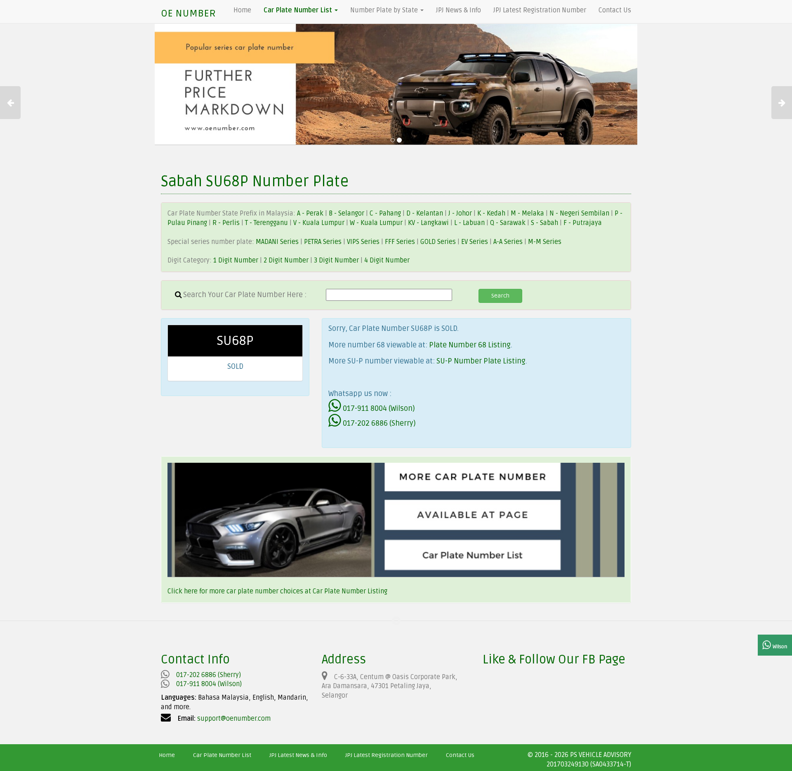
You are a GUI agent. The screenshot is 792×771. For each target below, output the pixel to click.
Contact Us (615, 10)
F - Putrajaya (582, 223)
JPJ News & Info (458, 10)
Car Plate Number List (222, 755)
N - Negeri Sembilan (580, 213)
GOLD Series (438, 242)
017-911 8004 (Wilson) (378, 408)
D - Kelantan (425, 213)
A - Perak (310, 213)
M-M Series (544, 242)
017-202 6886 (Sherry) (378, 423)
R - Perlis (226, 223)
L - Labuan (470, 223)
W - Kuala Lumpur (377, 223)
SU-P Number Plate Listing (481, 361)
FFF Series (400, 242)
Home (242, 10)
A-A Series (508, 242)
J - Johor (461, 213)
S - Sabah (545, 223)
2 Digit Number (286, 260)
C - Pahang (385, 213)
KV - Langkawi (429, 223)
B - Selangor (346, 213)
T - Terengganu (267, 223)
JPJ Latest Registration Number (539, 10)
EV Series (474, 242)
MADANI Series (277, 242)
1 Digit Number (235, 260)
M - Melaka (528, 213)
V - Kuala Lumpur (319, 223)
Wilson (779, 647)
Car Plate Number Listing (350, 591)
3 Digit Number (336, 260)
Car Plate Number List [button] (299, 10)
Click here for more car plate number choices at (240, 591)
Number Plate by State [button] (385, 10)
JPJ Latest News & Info (298, 755)
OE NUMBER (188, 13)
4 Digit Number (387, 260)
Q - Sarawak (508, 223)
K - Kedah (492, 213)
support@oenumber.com (234, 719)
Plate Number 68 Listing (470, 344)
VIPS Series (363, 242)
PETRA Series (323, 242)
